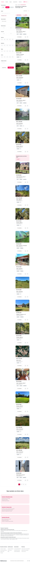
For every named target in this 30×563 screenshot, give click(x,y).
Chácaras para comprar (5, 520)
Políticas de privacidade (24, 550)
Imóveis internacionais (3, 550)
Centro (18, 159)
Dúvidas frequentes (17, 551)
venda (19, 4)
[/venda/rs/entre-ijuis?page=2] (25, 484)
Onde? (2, 11)
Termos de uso (23, 551)
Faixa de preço (3, 25)
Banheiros (2, 43)
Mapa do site (2, 551)
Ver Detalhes (19, 82)
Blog (8, 551)
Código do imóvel (3, 60)
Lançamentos (12, 7)
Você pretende (3, 5)
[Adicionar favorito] (27, 37)
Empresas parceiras (17, 550)
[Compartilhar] (25, 37)
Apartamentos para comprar (6, 498)
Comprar (7, 7)
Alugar (3, 7)
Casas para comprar (5, 499)
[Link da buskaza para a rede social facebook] (27, 560)
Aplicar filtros (11, 67)
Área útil (2, 31)
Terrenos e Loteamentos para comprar (7, 521)
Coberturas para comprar (5, 500)
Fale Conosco (10, 550)
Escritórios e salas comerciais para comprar (8, 508)
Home (16, 4)
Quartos (2, 37)
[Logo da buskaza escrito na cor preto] (3, 560)
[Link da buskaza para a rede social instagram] (29, 560)
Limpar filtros (4, 67)
